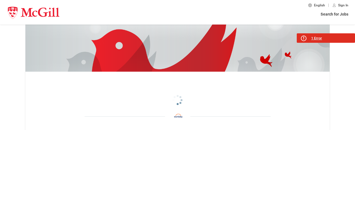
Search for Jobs (334, 14)
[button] (326, 38)
